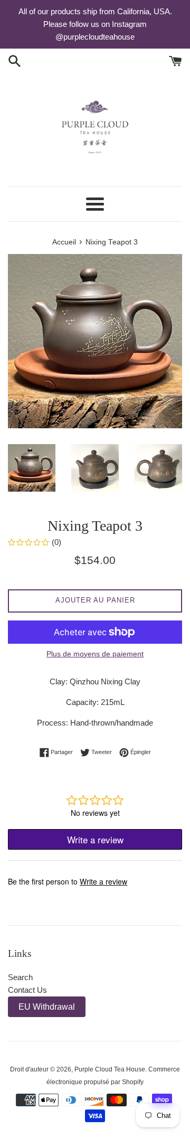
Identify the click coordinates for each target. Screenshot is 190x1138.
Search (20, 977)
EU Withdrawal (46, 1006)
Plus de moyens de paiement (95, 654)
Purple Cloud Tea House (109, 1069)
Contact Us (27, 989)
